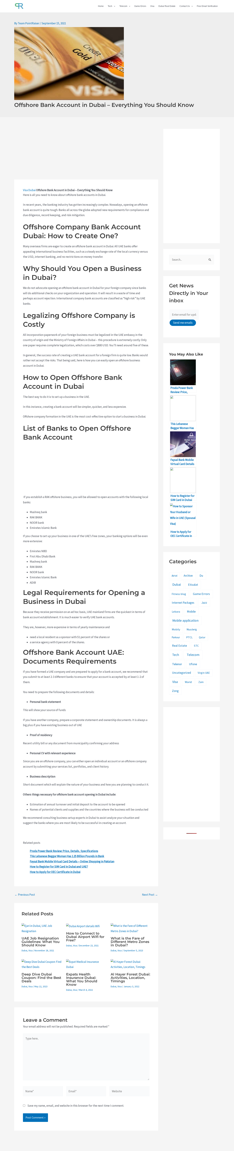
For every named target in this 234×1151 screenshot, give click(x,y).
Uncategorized (181, 673)
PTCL (189, 637)
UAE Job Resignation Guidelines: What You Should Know (41, 941)
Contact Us (185, 6)
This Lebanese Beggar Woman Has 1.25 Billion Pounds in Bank (67, 856)
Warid (188, 682)
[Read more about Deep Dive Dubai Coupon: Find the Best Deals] (42, 964)
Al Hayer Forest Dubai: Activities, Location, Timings (130, 977)
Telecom (123, 6)
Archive (188, 575)
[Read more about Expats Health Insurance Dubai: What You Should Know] (86, 964)
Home (101, 6)
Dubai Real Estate (166, 6)
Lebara (176, 611)
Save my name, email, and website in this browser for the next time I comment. (75, 1106)
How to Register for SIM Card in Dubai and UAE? (59, 866)
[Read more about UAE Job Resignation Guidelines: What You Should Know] (42, 928)
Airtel (174, 575)
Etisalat (193, 585)
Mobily (176, 629)
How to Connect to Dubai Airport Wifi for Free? (85, 936)
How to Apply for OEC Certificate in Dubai (55, 872)
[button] (113, 6)
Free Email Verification (207, 6)
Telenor (177, 664)
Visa (152, 6)
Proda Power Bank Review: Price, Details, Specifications (64, 851)
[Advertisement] (86, 154)
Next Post (150, 894)
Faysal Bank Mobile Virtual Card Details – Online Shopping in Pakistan (72, 861)
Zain (201, 682)
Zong (175, 691)
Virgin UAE (204, 672)
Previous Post (25, 894)
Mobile (191, 611)
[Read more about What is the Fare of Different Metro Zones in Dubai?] (131, 928)
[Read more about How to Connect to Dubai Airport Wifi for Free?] (83, 926)
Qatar (202, 637)
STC (196, 646)
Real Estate (179, 646)
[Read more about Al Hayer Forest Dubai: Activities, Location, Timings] (131, 964)
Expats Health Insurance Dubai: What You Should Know (81, 979)
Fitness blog (179, 594)
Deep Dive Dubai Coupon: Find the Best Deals (41, 977)
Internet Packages (183, 603)
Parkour (176, 637)
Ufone (193, 664)
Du (201, 575)
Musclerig (192, 629)
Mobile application (185, 620)
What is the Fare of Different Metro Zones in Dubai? (130, 941)
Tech (110, 6)
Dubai (32, 190)
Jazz (204, 603)
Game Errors (140, 6)
